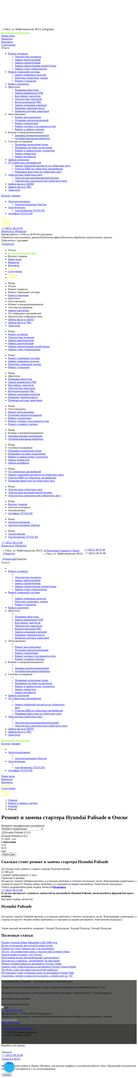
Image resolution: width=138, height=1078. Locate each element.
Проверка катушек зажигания (32, 111)
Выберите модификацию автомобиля (22, 825)
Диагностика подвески (28, 56)
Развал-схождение (18, 83)
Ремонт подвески (18, 53)
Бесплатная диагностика (15, 32)
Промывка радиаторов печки (31, 144)
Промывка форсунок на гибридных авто (38, 171)
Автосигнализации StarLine (31, 204)
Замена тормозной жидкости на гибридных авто (42, 165)
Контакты (7, 41)
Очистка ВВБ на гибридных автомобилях (39, 168)
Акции (5, 219)
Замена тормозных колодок (30, 74)
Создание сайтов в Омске (18, 1028)
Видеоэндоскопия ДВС (28, 102)
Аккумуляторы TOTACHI (30, 210)
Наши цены (8, 35)
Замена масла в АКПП (21, 183)
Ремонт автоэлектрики (28, 117)
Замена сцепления (18, 159)
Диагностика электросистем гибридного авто (41, 180)
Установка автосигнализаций (31, 120)
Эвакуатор (14, 189)
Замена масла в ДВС (20, 186)
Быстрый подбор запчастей (37, 887)
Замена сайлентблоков (28, 62)
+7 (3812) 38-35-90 (11, 228)
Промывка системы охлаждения (34, 147)
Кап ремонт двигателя (27, 96)
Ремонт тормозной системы (24, 71)
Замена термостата (25, 153)
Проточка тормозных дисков (31, 77)
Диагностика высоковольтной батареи (37, 177)
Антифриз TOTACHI (20, 213)
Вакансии (7, 38)
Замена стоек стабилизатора (31, 68)
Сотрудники (8, 44)
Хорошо (7, 1075)
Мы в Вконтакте (10, 1022)
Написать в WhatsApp (13, 231)
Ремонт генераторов (26, 123)
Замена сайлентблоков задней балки (35, 65)
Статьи (5, 225)
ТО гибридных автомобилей (24, 162)
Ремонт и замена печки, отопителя (35, 150)
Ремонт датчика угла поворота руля (35, 126)
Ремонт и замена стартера (29, 129)
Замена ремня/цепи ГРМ (29, 93)
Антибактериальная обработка (32, 138)
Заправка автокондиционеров (32, 135)
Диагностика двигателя (28, 99)
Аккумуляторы (16, 207)
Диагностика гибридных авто (25, 174)
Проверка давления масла (29, 108)
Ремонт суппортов (25, 80)
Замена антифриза (25, 156)
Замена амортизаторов (28, 59)
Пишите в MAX (11, 1058)
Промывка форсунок (27, 90)
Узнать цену (9, 854)
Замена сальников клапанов (31, 105)
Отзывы (6, 222)
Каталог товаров (10, 195)
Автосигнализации (19, 201)
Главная (12, 800)
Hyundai (12, 806)
